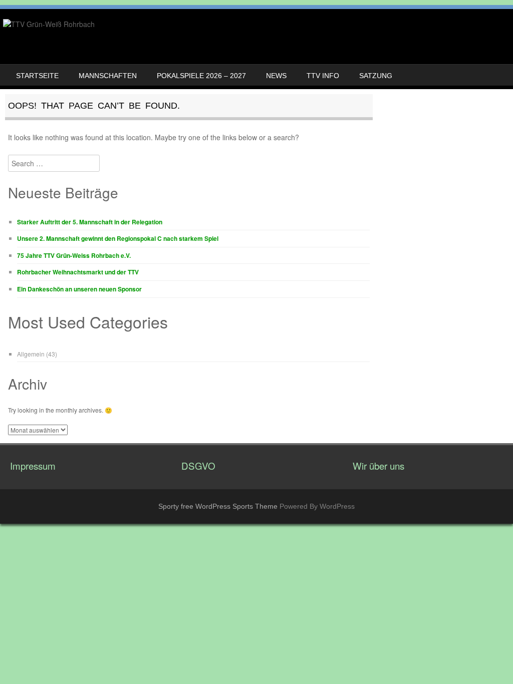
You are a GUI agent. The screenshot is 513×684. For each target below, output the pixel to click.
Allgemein (31, 354)
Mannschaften (108, 76)
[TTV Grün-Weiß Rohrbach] (49, 24)
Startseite (37, 76)
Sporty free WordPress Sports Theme (218, 506)
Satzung (375, 76)
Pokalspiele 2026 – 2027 (201, 76)
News (276, 76)
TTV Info (323, 76)
